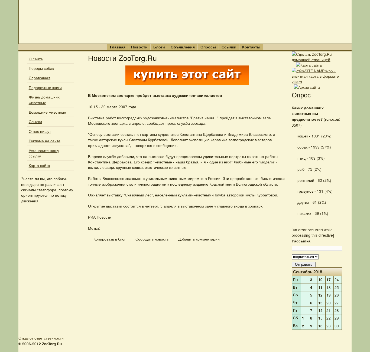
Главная (117, 47)
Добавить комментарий (198, 239)
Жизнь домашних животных (44, 99)
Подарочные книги (45, 87)
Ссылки (229, 47)
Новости (139, 47)
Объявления (183, 47)
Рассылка (301, 241)
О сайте (36, 58)
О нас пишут (40, 131)
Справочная (39, 77)
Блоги (159, 47)
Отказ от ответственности (41, 338)
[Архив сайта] (307, 87)
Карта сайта (39, 165)
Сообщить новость (151, 239)
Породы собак (41, 68)
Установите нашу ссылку (44, 153)
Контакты (251, 47)
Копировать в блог (109, 239)
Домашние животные (47, 112)
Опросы (208, 47)
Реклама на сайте (44, 140)
